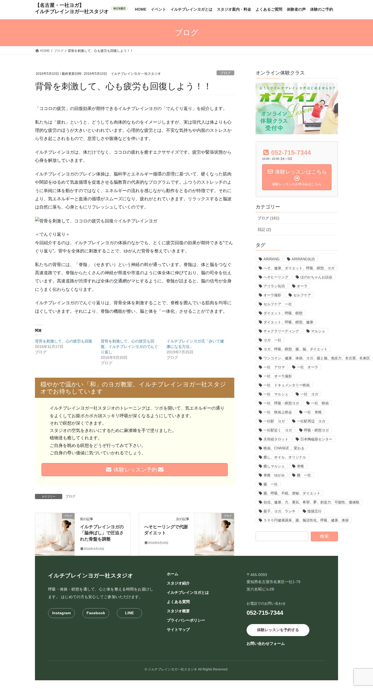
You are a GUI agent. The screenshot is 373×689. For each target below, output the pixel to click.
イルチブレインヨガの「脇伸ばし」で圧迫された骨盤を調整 (102, 532)
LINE (129, 613)
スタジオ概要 (178, 611)
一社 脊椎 (313, 412)
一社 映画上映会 (278, 412)
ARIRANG (272, 259)
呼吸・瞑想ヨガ (316, 430)
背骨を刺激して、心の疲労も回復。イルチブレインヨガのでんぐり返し (129, 346)
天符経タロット (276, 439)
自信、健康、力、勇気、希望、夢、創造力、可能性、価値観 (311, 502)
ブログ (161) (268, 218)
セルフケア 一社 (278, 304)
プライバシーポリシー (186, 620)
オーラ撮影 (272, 295)
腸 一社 (271, 484)
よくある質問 (178, 601)
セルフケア (302, 295)
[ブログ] (55, 533)
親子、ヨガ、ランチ (279, 511)
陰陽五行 (314, 511)
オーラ (302, 286)
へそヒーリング (276, 277)
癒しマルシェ (274, 466)
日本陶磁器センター (316, 439)
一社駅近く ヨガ (278, 430)
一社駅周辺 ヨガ (311, 421)
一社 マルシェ (276, 394)
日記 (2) (264, 229)
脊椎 (300, 466)
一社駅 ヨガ (274, 421)
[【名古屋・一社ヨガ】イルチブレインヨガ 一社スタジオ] (81, 8)
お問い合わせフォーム (266, 643)
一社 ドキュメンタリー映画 (287, 385)
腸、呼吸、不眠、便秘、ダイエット (292, 493)
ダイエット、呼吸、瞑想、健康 (288, 322)
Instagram (61, 613)
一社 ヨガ (309, 394)
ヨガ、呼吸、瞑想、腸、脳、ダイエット (295, 349)
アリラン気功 (274, 286)
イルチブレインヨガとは (188, 592)
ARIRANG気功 (303, 259)
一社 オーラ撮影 (278, 376)
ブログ (225, 73)
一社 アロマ (274, 367)
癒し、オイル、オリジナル (285, 457)
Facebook (96, 613)
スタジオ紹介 (178, 583)
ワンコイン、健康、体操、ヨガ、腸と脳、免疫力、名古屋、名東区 (317, 358)
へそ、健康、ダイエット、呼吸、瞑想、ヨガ (299, 268)
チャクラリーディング (281, 331)
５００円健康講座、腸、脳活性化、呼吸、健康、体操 (306, 520)
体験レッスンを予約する (278, 630)
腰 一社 (304, 475)
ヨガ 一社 (272, 340)
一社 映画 (320, 403)
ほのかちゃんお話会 (316, 277)
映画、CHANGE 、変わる (284, 448)
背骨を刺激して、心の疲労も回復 (63, 341)
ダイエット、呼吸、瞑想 (283, 313)
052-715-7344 (265, 612)
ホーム (172, 574)
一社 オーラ (307, 367)
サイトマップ (178, 629)
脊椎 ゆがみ (274, 475)
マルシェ (318, 331)
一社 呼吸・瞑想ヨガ (281, 403)
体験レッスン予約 (134, 470)
